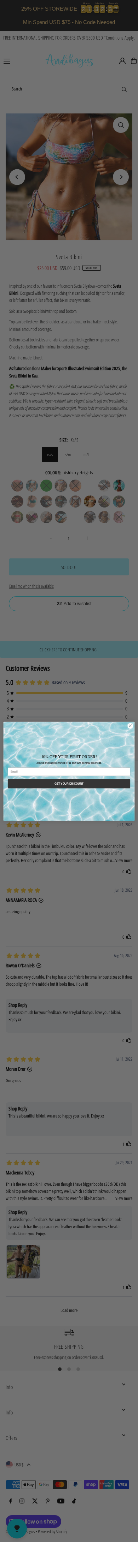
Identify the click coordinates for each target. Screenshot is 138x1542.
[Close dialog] (130, 726)
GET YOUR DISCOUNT (69, 783)
